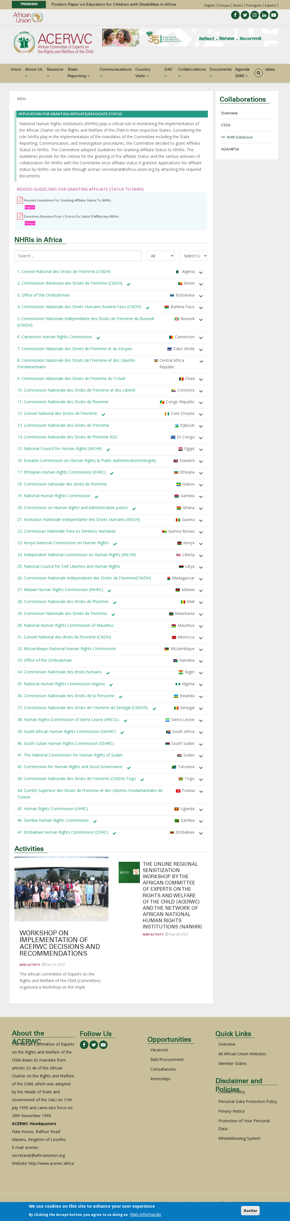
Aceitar (250, 1210)
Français (224, 5)
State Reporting (77, 73)
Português (254, 5)
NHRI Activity (30, 965)
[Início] (53, 42)
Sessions (55, 70)
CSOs (226, 124)
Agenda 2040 (242, 73)
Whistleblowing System (239, 1138)
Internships (160, 1078)
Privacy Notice (231, 1111)
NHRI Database (240, 137)
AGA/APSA (230, 149)
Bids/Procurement (167, 1059)
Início (16, 70)
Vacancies (159, 1049)
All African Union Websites (242, 1053)
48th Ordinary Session (73, 5)
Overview (229, 112)
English (209, 5)
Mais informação (145, 1214)
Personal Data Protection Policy (247, 1101)
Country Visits (143, 73)
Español (270, 5)
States (269, 70)
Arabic (238, 5)
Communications (116, 70)
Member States (232, 1063)
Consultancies (163, 1069)
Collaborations (192, 70)
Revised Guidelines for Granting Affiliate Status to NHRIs (67, 200)
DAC (168, 70)
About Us (33, 70)
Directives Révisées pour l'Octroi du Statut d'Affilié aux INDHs (71, 216)
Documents (221, 70)
